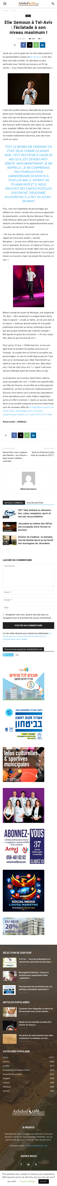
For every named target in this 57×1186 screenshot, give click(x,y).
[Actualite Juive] (23, 863)
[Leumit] (23, 822)
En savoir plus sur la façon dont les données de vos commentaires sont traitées (27, 636)
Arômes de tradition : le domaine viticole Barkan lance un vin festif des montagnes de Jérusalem (35, 540)
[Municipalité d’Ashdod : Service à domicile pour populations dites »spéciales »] (10, 976)
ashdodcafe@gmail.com (36, 1145)
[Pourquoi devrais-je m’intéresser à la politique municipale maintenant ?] (9, 990)
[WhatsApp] (36, 45)
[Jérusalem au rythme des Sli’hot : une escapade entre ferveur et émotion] (10, 527)
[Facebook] (23, 45)
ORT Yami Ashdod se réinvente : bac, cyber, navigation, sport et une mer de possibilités (35, 513)
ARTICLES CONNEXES (13, 503)
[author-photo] (28, 485)
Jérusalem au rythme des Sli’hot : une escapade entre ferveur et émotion (35, 526)
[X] (30, 45)
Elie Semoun (35, 57)
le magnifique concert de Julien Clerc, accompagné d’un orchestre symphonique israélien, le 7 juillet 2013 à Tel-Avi (28, 411)
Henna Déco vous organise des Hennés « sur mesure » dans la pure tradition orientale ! (15, 456)
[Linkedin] (42, 45)
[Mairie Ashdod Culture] (23, 781)
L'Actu (13, 10)
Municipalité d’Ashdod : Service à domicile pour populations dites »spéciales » (34, 975)
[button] (4, 4)
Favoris (6, 517)
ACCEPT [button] (43, 1181)
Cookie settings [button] (27, 1181)
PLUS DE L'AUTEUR (35, 503)
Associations (8, 530)
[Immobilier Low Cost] (23, 934)
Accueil (5, 10)
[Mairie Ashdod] (23, 740)
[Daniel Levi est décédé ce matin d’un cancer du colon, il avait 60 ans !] (10, 1025)
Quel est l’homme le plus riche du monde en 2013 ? (42, 454)
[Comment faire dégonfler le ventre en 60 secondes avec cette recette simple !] (10, 1012)
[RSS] (36, 1164)
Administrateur (28, 488)
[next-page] (9, 550)
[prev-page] (4, 550)
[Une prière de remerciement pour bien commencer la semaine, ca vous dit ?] (10, 1039)
